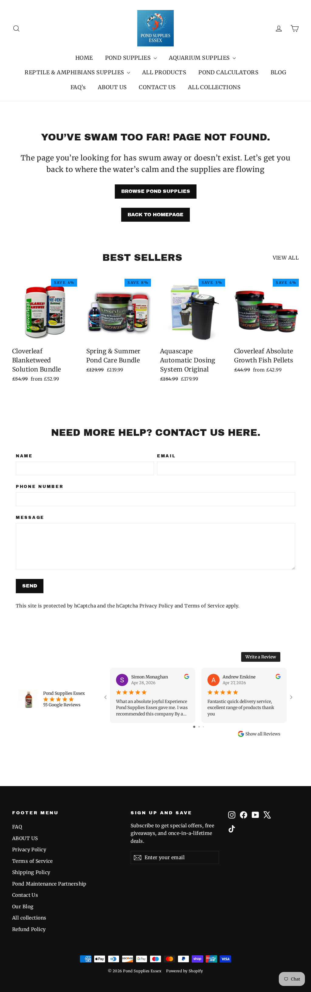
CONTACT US (157, 87)
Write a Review (260, 657)
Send (29, 585)
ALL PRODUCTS (164, 72)
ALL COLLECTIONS (214, 87)
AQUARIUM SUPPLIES (200, 57)
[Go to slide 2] (199, 727)
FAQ (17, 827)
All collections (29, 918)
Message (30, 517)
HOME (84, 57)
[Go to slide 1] (194, 727)
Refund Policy (29, 929)
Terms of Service (204, 606)
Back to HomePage (155, 214)
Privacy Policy (156, 606)
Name (24, 456)
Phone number (40, 486)
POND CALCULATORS (228, 72)
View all (286, 257)
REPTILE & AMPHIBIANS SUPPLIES (75, 72)
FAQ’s (78, 87)
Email (166, 456)
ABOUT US (112, 87)
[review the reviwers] (186, 677)
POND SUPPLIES (128, 57)
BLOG (278, 72)
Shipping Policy (31, 872)
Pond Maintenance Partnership (49, 884)
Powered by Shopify (184, 971)
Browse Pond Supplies (155, 191)
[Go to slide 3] (203, 726)
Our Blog (22, 906)
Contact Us (25, 895)
